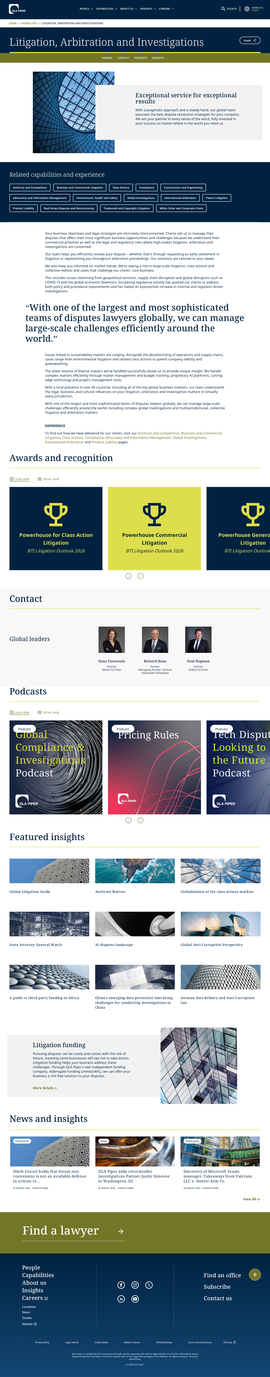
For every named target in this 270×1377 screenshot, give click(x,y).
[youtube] (135, 1299)
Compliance (146, 187)
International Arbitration (180, 198)
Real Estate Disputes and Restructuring (69, 208)
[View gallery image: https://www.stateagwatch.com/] (49, 924)
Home (13, 23)
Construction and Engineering (183, 187)
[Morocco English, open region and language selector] (247, 9)
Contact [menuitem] (123, 58)
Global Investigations (141, 198)
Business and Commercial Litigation (80, 187)
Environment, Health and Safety (96, 198)
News (26, 1312)
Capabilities (105, 8)
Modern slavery (132, 1342)
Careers (164, 8)
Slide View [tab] (22, 479)
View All (249, 1199)
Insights (146, 8)
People (84, 8)
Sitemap (227, 1342)
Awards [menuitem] (107, 58)
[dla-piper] (18, 9)
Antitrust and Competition (30, 187)
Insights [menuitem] (158, 58)
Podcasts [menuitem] (140, 58)
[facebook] (121, 1285)
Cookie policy (101, 1342)
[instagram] (135, 1285)
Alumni (27, 1324)
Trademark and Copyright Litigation (127, 208)
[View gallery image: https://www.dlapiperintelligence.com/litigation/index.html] (49, 871)
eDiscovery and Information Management (40, 198)
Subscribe (217, 1286)
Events (27, 1318)
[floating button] (255, 1275)
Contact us (218, 1298)
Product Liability (23, 208)
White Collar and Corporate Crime (181, 208)
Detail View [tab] (51, 479)
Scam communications (200, 1342)
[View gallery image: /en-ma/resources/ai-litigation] (135, 924)
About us (126, 8)
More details (43, 1088)
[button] (240, 41)
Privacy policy (42, 1342)
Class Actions (121, 187)
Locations (29, 1307)
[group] (55, 528)
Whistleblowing (164, 1342)
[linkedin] (121, 1299)
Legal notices (72, 1342)
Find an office (222, 1275)
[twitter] (149, 1285)
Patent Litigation (217, 198)
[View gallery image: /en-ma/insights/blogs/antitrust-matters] (135, 871)
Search (232, 8)
